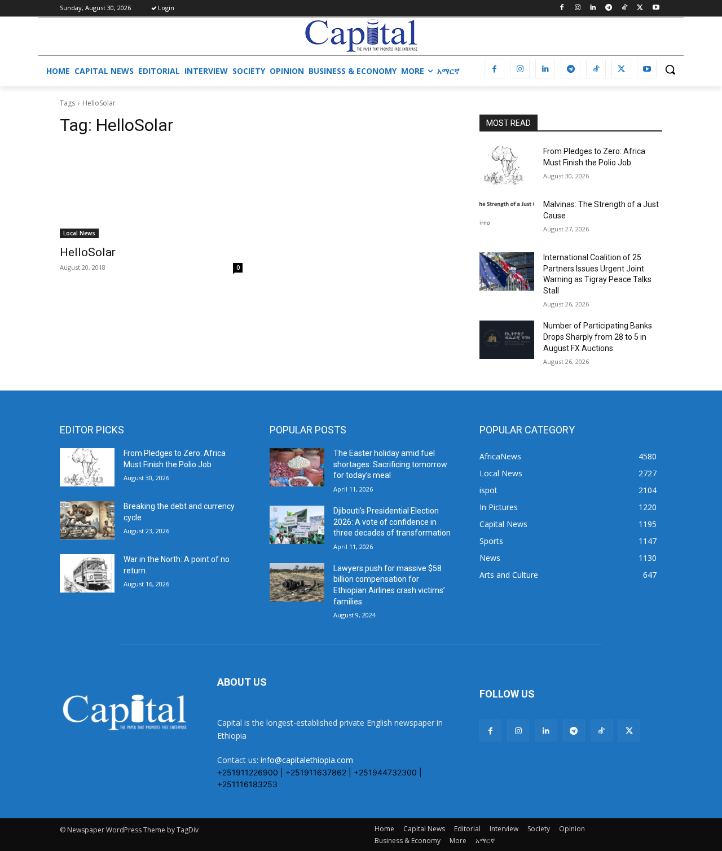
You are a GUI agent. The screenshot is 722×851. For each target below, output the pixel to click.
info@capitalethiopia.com (307, 760)
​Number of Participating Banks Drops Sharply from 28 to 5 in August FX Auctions (597, 336)
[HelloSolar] (151, 192)
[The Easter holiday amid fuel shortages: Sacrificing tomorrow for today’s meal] (297, 467)
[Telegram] (608, 8)
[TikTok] (624, 8)
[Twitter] (639, 8)
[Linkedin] (593, 8)
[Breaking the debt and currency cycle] (87, 520)
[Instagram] (577, 8)
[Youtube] (655, 8)
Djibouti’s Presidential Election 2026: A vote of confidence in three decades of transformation (392, 521)
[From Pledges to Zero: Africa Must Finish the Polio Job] (506, 165)
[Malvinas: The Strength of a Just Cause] (506, 218)
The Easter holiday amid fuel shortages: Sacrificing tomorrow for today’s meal (390, 464)
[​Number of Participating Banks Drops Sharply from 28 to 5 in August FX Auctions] (506, 340)
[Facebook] (561, 8)
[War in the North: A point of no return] (87, 573)
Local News (79, 233)
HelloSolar (88, 252)
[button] (670, 69)
